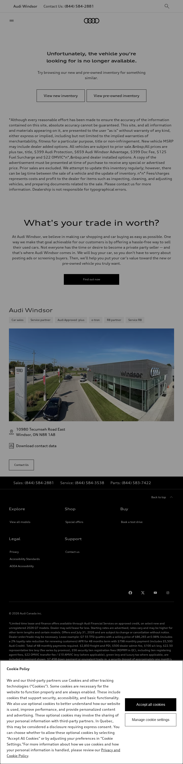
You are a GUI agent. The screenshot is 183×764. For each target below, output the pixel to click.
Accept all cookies (150, 704)
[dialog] (91, 712)
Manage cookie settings (150, 720)
